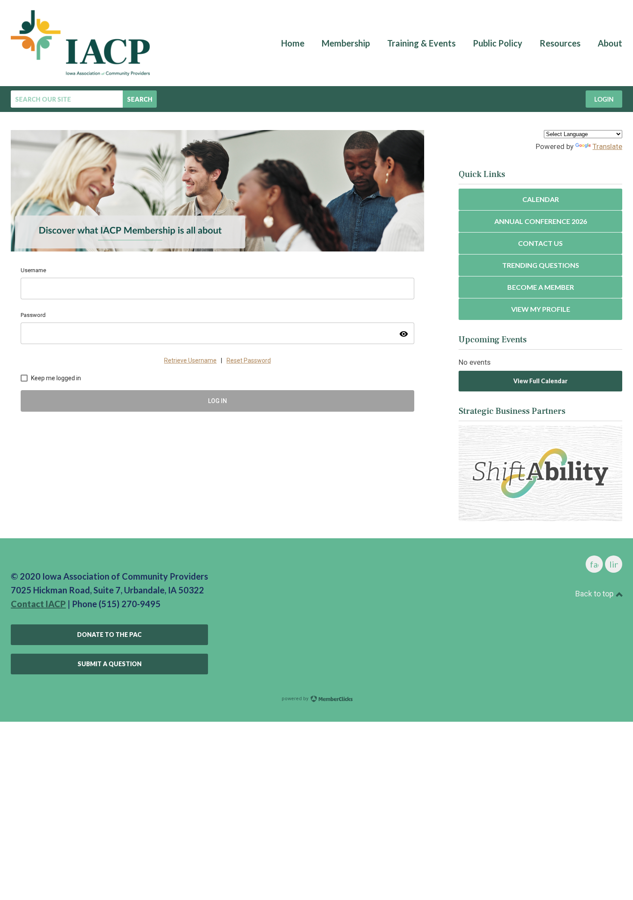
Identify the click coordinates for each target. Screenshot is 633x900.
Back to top (595, 593)
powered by (296, 698)
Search (139, 99)
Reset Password (249, 360)
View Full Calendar (540, 381)
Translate (607, 146)
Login (604, 99)
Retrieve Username (190, 360)
